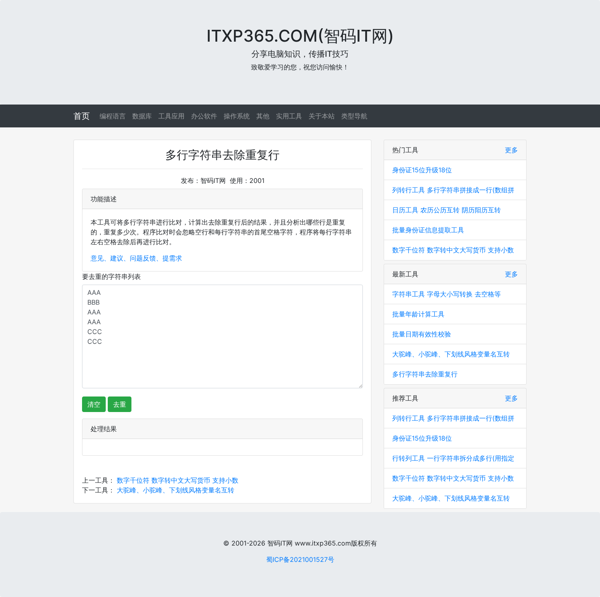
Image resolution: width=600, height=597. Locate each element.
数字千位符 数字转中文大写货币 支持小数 (177, 480)
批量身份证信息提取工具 (428, 230)
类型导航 (354, 116)
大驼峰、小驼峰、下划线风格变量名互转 (175, 490)
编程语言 (113, 116)
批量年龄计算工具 (418, 314)
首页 (81, 116)
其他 (262, 116)
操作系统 (237, 116)
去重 (119, 404)
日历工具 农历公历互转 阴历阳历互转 (446, 210)
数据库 (142, 116)
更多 (511, 150)
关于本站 (322, 116)
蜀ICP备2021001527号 (300, 559)
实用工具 (289, 116)
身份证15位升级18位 (422, 170)
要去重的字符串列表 (111, 276)
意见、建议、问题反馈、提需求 (136, 258)
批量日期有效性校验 (421, 334)
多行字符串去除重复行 (425, 374)
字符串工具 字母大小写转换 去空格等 (446, 294)
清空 (93, 404)
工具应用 (171, 116)
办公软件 (204, 116)
